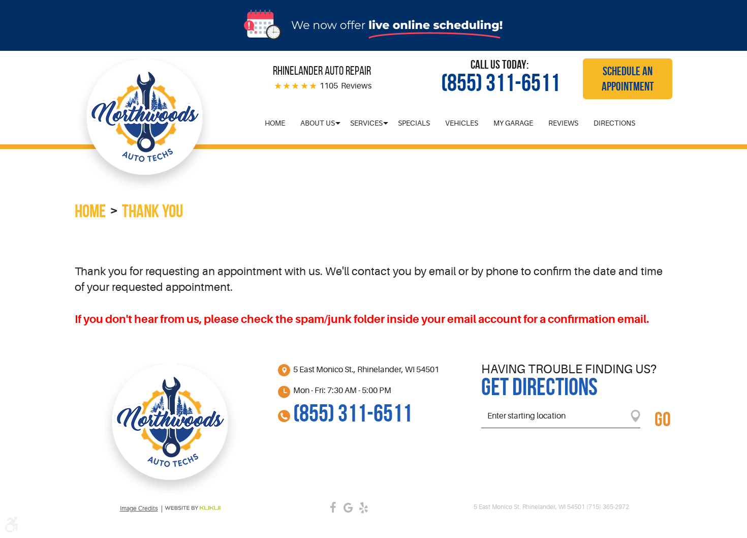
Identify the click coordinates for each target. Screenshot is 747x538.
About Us (317, 123)
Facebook (332, 507)
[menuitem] (275, 123)
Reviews (563, 123)
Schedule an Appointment (628, 79)
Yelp (363, 507)
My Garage (513, 123)
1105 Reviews (345, 86)
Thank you (152, 211)
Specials (414, 123)
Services (366, 123)
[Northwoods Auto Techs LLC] (145, 123)
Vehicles (461, 123)
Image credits (139, 508)
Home (275, 123)
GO (663, 419)
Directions (614, 123)
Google (348, 507)
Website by (192, 508)
